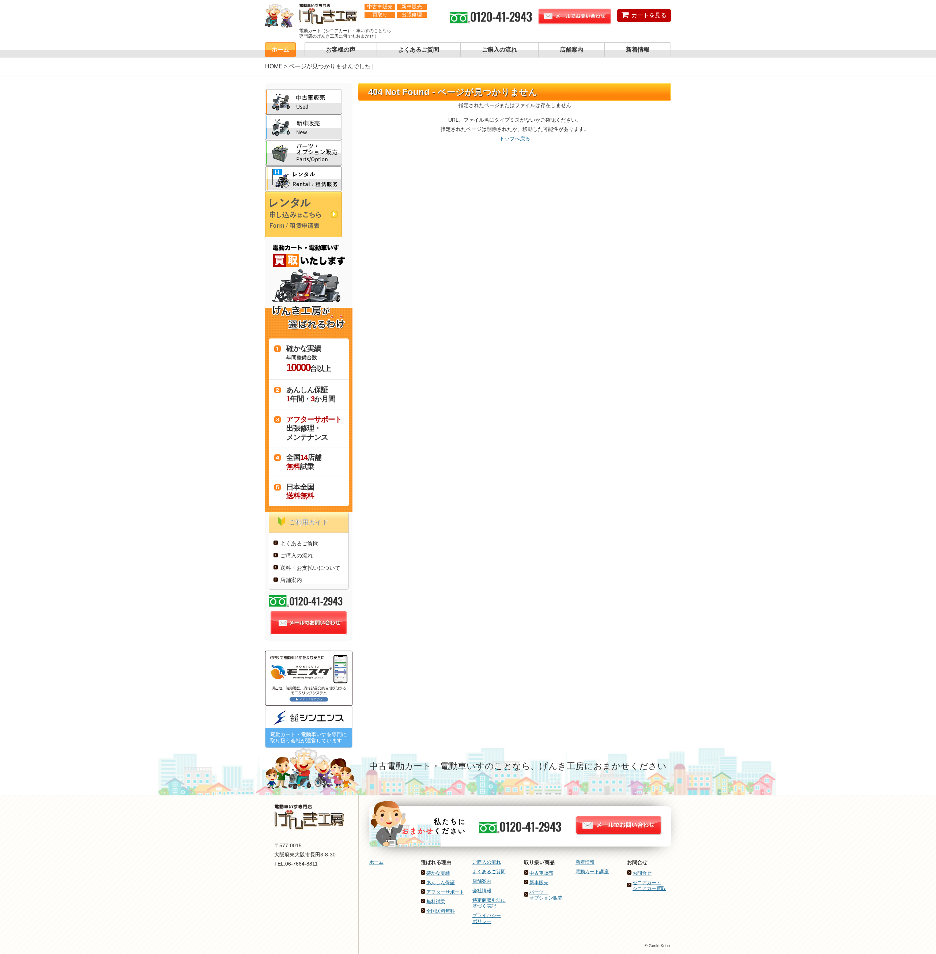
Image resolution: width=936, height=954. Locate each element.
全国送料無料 (440, 911)
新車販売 (538, 882)
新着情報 (637, 49)
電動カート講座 (592, 871)
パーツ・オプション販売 (546, 895)
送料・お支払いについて (310, 568)
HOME (274, 66)
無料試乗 (435, 901)
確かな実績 (438, 873)
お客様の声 (340, 49)
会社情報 (481, 890)
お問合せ (642, 873)
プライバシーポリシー (486, 918)
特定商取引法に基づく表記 (489, 903)
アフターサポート (445, 892)
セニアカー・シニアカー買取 (649, 885)
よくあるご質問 (418, 49)
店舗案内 (571, 49)
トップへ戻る (514, 138)
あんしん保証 (440, 882)
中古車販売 (541, 873)
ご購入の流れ (499, 49)
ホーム (280, 49)
